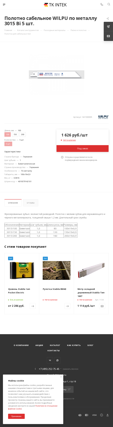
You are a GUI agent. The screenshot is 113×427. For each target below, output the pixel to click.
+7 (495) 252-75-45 (49, 369)
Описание (13, 203)
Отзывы (31, 203)
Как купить (74, 345)
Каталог (55, 345)
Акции (39, 345)
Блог (91, 345)
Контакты (54, 350)
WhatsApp (57, 360)
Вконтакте (50, 360)
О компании (21, 345)
